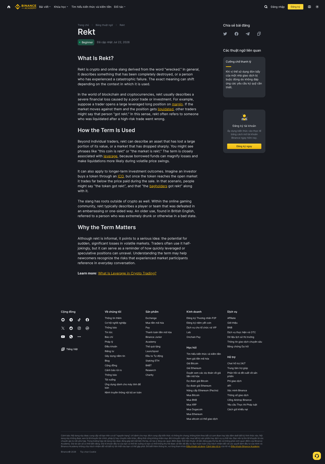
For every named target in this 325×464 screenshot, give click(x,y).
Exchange (151, 318)
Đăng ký (295, 6)
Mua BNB (192, 399)
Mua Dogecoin (194, 409)
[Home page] (25, 6)
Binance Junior (154, 336)
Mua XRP (192, 404)
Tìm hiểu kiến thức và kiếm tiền (204, 353)
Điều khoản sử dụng (195, 446)
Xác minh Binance (237, 390)
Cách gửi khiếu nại (237, 409)
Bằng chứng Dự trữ (238, 346)
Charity (150, 374)
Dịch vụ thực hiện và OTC (241, 332)
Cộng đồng (111, 365)
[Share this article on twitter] (225, 34)
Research (151, 370)
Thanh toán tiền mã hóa (159, 332)
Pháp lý (109, 341)
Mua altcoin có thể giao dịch (202, 418)
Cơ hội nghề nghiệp (115, 322)
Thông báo (111, 327)
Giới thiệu (232, 322)
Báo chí (109, 336)
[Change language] (309, 7)
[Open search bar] (265, 7)
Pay (148, 327)
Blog (107, 360)
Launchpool (152, 351)
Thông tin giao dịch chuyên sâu (244, 341)
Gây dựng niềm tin (115, 355)
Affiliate (231, 318)
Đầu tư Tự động (154, 355)
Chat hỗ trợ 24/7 (236, 363)
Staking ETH (152, 360)
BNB (229, 327)
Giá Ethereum (194, 368)
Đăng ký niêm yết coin (199, 322)
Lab (189, 332)
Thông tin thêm (113, 318)
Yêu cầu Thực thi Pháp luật (242, 404)
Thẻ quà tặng (153, 346)
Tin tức (109, 332)
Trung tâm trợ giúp (237, 368)
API (229, 385)
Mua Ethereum (194, 414)
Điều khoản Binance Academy (245, 446)
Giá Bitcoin (192, 363)
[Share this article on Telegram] (248, 34)
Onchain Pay (194, 336)
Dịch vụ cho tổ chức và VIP (201, 327)
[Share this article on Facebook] (236, 34)
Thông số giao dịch (237, 395)
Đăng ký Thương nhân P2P (201, 318)
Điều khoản (111, 346)
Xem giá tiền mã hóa (198, 358)
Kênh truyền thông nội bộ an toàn (123, 392)
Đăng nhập (278, 6)
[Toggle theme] (317, 6)
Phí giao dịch (234, 380)
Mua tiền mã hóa (155, 322)
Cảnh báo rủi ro (113, 370)
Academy (151, 341)
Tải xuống (110, 379)
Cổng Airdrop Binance (239, 399)
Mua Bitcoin (193, 395)
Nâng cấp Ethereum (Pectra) (202, 390)
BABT (149, 365)
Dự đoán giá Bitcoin (197, 380)
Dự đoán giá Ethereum (199, 385)
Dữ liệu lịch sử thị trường (240, 336)
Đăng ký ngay (244, 146)
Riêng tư (109, 351)
